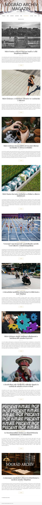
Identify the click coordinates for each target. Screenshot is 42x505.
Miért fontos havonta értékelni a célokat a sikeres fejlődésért (21, 195)
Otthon (31, 15)
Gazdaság (17, 15)
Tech (39, 15)
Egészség (12, 15)
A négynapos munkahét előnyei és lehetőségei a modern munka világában (21, 479)
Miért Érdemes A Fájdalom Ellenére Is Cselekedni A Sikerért (21, 99)
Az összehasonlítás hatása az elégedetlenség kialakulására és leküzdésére (21, 434)
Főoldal (3, 15)
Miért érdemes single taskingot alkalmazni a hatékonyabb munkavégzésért (21, 337)
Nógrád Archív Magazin (21, 6)
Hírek (21, 15)
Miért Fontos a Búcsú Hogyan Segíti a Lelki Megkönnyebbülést (21, 52)
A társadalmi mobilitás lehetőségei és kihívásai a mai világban (21, 293)
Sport (35, 15)
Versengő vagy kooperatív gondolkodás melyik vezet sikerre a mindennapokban (21, 245)
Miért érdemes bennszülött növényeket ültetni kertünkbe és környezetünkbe (21, 147)
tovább (21, 65)
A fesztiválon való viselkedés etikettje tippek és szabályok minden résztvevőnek (21, 385)
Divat (8, 15)
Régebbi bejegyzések (6, 497)
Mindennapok (26, 15)
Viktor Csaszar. (11, 503)
